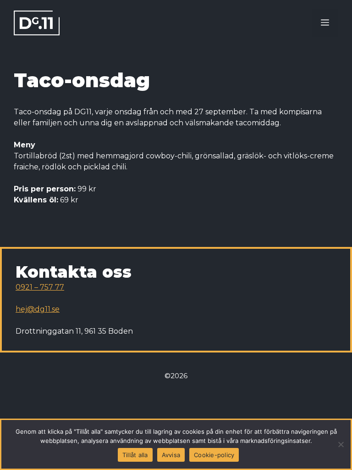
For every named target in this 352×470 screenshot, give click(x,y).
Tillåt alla (135, 455)
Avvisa (171, 455)
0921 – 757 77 (40, 287)
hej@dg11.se (38, 309)
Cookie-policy (214, 455)
